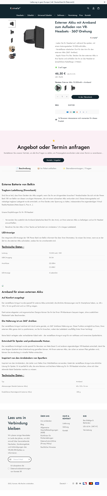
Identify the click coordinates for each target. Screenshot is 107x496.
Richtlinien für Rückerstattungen (47, 436)
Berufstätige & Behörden (88, 421)
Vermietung (72, 15)
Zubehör (30, 15)
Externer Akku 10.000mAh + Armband (58, 88)
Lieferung (66, 423)
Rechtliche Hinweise (48, 447)
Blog (42, 424)
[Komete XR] (15, 8)
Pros (81, 15)
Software (60, 15)
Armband (73, 88)
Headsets (20, 15)
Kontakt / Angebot (53, 160)
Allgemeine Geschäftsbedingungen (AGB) (49, 430)
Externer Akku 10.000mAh (65, 88)
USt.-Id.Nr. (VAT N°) (90, 426)
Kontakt (88, 15)
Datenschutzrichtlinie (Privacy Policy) (48, 442)
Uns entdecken (46, 421)
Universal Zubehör (46, 15)
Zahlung (66, 427)
